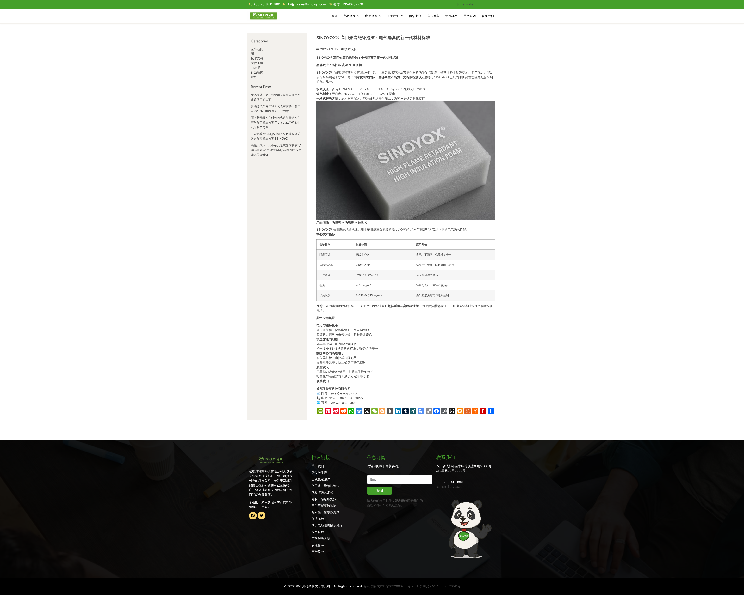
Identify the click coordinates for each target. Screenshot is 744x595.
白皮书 (255, 68)
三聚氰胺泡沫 (390, 72)
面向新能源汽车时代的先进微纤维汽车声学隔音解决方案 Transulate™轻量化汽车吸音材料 (275, 122)
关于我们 (393, 16)
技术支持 (257, 58)
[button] (351, 16)
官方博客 (433, 16)
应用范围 (371, 16)
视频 (254, 77)
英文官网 (469, 16)
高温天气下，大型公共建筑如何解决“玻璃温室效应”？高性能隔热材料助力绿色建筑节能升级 (276, 150)
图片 (254, 54)
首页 (334, 16)
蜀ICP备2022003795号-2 (395, 586)
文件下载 (257, 63)
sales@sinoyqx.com (450, 487)
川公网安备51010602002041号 (439, 586)
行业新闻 (257, 72)
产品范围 (349, 16)
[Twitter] (261, 515)
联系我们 (488, 16)
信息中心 (415, 16)
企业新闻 (257, 49)
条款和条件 (374, 505)
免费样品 (451, 16)
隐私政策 (395, 505)
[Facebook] (253, 515)
